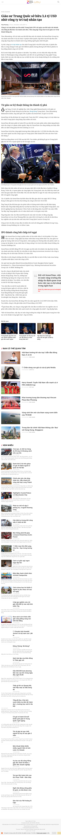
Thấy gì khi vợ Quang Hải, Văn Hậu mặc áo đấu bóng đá (22, 687)
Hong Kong (33, 111)
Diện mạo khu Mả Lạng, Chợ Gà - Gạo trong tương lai (22, 548)
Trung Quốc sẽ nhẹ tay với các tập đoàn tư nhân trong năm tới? (27, 337)
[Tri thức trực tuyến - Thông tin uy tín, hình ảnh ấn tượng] (34, 2)
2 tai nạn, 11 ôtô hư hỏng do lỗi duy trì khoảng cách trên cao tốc (22, 451)
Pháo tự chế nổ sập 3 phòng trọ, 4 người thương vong (22, 508)
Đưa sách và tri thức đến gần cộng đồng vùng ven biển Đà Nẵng (22, 619)
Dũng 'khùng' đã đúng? (21, 646)
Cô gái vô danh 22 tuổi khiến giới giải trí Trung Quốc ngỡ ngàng (21, 719)
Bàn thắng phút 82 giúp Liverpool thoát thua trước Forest (22, 535)
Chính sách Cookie (41, 833)
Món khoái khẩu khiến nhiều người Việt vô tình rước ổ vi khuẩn (21, 748)
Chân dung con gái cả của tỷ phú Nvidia (40, 367)
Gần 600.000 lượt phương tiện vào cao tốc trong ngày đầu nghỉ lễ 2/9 (23, 673)
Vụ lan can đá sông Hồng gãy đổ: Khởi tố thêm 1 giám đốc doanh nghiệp (22, 763)
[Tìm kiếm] (58, 2)
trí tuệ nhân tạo (16, 45)
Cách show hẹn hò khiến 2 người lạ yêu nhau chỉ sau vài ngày (22, 589)
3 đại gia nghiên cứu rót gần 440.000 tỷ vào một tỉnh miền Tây (23, 604)
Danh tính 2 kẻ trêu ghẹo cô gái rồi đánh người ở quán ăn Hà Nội (22, 466)
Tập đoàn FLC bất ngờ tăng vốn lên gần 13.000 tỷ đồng (45, 337)
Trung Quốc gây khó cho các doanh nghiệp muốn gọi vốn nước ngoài (8, 337)
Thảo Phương (4, 24)
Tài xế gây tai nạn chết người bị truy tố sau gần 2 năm (22, 733)
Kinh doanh (5, 12)
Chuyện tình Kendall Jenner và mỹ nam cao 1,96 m (23, 633)
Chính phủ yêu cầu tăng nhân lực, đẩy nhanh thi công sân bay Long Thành (22, 480)
